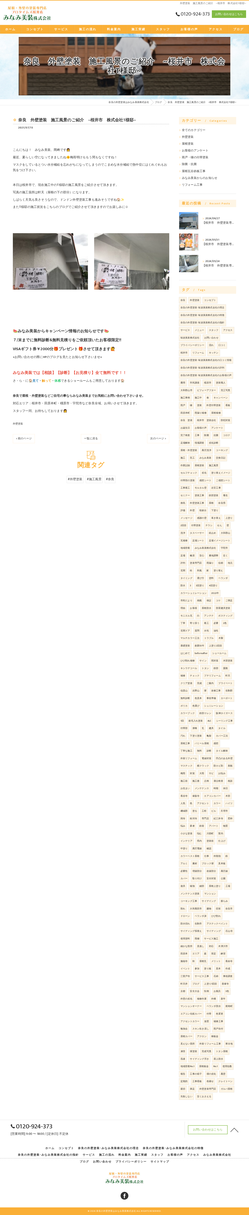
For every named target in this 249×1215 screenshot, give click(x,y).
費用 (183, 383)
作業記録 (185, 465)
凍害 (183, 1051)
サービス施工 (211, 939)
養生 (225, 495)
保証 (209, 600)
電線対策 (206, 758)
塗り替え (218, 570)
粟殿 (225, 668)
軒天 (227, 676)
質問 (197, 631)
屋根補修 (216, 413)
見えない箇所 (188, 1044)
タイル (221, 728)
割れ (183, 909)
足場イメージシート (219, 540)
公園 (223, 878)
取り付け (197, 878)
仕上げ (221, 841)
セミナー (185, 495)
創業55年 (199, 646)
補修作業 (202, 999)
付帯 (209, 1014)
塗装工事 (199, 495)
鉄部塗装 (213, 495)
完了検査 (185, 435)
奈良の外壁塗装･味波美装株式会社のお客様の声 (206, 375)
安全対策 (211, 878)
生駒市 (198, 924)
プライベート (225, 683)
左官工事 (216, 488)
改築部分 (211, 871)
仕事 (206, 856)
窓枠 (230, 818)
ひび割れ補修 (188, 661)
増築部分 (197, 871)
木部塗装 (228, 661)
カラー (217, 803)
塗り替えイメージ (220, 473)
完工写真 (225, 390)
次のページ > (158, 438)
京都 (183, 991)
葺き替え (216, 518)
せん (219, 525)
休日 (225, 788)
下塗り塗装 (196, 736)
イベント (185, 969)
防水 (183, 585)
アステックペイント (217, 924)
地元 (230, 563)
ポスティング (225, 616)
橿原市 (207, 383)
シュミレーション (213, 706)
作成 (227, 969)
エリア (196, 954)
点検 (206, 781)
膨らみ (224, 901)
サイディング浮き (199, 1059)
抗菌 (216, 435)
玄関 (183, 570)
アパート (213, 826)
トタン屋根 (222, 1051)
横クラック (203, 766)
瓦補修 (184, 540)
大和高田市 (196, 909)
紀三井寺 (218, 818)
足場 (183, 555)
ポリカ (184, 706)
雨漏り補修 (201, 413)
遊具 (183, 886)
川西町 (210, 833)
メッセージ (186, 518)
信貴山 (184, 691)
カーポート (227, 698)
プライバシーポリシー (192, 345)
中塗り (184, 848)
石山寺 (229, 931)
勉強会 (184, 1029)
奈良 (183, 300)
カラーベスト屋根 (190, 856)
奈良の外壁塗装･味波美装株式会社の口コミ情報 (206, 360)
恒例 (206, 991)
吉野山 (196, 691)
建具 (211, 728)
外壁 (192, 510)
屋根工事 (185, 743)
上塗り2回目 (215, 646)
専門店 (205, 818)
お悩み (221, 773)
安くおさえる (204, 1096)
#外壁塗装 (75, 479)
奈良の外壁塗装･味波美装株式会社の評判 (202, 368)
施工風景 (213, 465)
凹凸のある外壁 (224, 758)
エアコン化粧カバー (191, 1014)
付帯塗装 (196, 525)
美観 (230, 766)
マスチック (186, 766)
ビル (213, 811)
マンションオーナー (191, 1006)
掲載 (199, 600)
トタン (205, 668)
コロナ (226, 435)
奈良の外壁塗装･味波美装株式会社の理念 (202, 307)
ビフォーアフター (206, 390)
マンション (210, 894)
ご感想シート (223, 480)
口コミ (222, 345)
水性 (206, 631)
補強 (192, 886)
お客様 (193, 608)
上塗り (229, 518)
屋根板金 (204, 1066)
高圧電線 (197, 848)
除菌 (206, 435)
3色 (227, 991)
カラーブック (188, 713)
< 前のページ (24, 438)
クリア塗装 (186, 683)
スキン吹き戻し (200, 1029)
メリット (216, 961)
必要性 (184, 871)
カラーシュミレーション (194, 593)
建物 (209, 909)
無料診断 (185, 698)
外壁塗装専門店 (207, 1089)
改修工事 (216, 691)
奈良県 (221, 503)
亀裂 (209, 736)
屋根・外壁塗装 (189, 450)
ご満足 (229, 600)
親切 (183, 1089)
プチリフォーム (212, 676)
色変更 (219, 1014)
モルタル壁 (201, 488)
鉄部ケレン (205, 713)
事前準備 (211, 698)
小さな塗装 (186, 833)
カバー (184, 878)
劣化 (204, 473)
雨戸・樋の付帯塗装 (195, 157)
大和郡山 (225, 533)
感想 (216, 743)
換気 (183, 503)
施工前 (184, 781)
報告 (183, 1074)
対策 (192, 773)
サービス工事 (202, 976)
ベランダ (223, 578)
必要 (216, 623)
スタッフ (213, 330)
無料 (199, 751)
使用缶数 (227, 1066)
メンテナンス (202, 788)
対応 (211, 946)
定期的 (184, 1081)
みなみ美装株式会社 (205, 548)
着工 (206, 623)
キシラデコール (189, 668)
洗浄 (183, 533)
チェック (194, 676)
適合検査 (218, 781)
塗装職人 (220, 383)
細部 (201, 886)
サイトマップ (160, 1162)
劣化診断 (213, 443)
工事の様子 (196, 1074)
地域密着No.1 (188, 1066)
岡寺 (183, 818)
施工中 (198, 398)
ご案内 (210, 683)
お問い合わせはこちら (229, 14)
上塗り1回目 (210, 984)
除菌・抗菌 (189, 164)
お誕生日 (185, 428)
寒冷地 (229, 1044)
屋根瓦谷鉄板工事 (194, 171)
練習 (223, 954)
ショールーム (219, 653)
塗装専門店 (196, 563)
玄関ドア (185, 631)
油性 (216, 631)
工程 (204, 811)
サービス (185, 330)
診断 (209, 751)
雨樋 (197, 939)
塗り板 (207, 969)
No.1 (215, 1066)
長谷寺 (184, 796)
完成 (199, 683)
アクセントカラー (190, 1021)
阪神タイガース (224, 713)
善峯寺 (225, 984)
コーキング (222, 450)
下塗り (214, 510)
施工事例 (185, 398)
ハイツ (229, 803)
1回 (182, 721)
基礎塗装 (185, 646)
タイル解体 (222, 751)
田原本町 (185, 413)
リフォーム (198, 353)
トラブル (209, 638)
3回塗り (200, 585)
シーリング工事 (224, 721)
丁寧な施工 (186, 751)
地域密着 (185, 548)
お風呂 (217, 991)
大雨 (201, 773)
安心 (201, 555)
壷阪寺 (196, 796)
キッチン (213, 353)
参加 (197, 969)
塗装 (199, 405)
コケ (218, 600)
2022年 (215, 593)
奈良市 (229, 909)
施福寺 (184, 961)
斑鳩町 (229, 1006)
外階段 (217, 856)
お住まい (185, 788)
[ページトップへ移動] (234, 1130)
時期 (216, 788)
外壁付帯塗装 (213, 405)
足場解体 (185, 443)
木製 (220, 638)
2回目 (184, 525)
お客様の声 (201, 428)
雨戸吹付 (218, 1029)
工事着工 (185, 488)
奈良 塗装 (186, 420)
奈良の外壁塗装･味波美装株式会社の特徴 (202, 315)
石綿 (216, 976)
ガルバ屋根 (227, 1089)
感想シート (205, 480)
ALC (209, 721)
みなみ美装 (205, 458)
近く (225, 555)
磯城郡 (184, 811)
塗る (194, 811)
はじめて (185, 653)
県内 (199, 841)
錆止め (212, 533)
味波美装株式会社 (190, 338)
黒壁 (223, 1074)
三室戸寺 (185, 976)
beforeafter (201, 653)
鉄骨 (201, 826)
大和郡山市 (186, 390)
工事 (197, 435)
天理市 (224, 811)
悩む (199, 833)
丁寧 (183, 623)
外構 (213, 999)
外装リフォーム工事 (210, 1044)
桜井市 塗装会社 (206, 420)
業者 (192, 826)
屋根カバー (186, 1036)
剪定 (213, 954)
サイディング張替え (191, 931)
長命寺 (229, 961)
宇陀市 (224, 548)
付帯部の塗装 (188, 480)
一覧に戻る (91, 438)
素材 (194, 863)
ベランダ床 (201, 916)
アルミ (184, 863)
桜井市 (184, 353)
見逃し (200, 946)
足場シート (198, 540)
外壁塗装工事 (197, 503)
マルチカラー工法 (190, 638)
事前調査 (228, 976)
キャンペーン (221, 398)
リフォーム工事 (192, 185)
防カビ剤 (218, 766)
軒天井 (184, 984)
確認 (209, 848)
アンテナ (209, 616)
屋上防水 (218, 1059)
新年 (223, 999)
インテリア (186, 841)
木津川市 (223, 946)
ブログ (196, 984)
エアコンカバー (212, 796)
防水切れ (185, 924)
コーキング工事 (189, 901)
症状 (218, 909)
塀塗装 (193, 1051)
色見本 (198, 698)
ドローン (185, 916)
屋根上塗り (215, 886)
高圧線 (224, 871)
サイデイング (209, 901)
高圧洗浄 (206, 450)
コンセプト (210, 300)
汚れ (183, 736)
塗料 (211, 578)
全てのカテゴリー (194, 130)
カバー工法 (222, 736)
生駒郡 (229, 691)
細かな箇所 (186, 946)
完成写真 (206, 1051)
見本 (218, 969)
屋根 (211, 503)
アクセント (203, 803)
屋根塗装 (188, 144)
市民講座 (194, 383)
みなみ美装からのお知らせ (199, 178)
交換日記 (220, 458)
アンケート (217, 428)
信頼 (220, 563)
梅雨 (183, 773)
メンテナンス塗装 (190, 894)
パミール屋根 (202, 743)
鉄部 (216, 668)
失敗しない (186, 1096)
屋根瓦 (203, 961)
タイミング (186, 578)
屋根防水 (206, 608)
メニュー (199, 330)
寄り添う (194, 623)
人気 (183, 803)
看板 (227, 405)
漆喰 (194, 728)
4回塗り (213, 585)
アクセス (228, 330)
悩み (183, 826)
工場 (227, 886)
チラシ (209, 525)
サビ (211, 773)
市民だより (186, 600)
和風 (199, 570)
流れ (211, 345)
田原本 (184, 954)
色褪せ (210, 1081)
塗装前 (210, 841)
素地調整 (213, 555)
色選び (196, 706)
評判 (183, 563)
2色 (225, 623)
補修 (183, 676)
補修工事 (218, 1021)
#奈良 (110, 479)
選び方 (200, 578)
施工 (183, 458)
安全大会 (194, 991)
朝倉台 (203, 510)
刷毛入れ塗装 (196, 721)
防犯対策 (225, 420)
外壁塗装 (18, 424)
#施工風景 (94, 479)
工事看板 (197, 1081)
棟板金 (214, 1036)
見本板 (221, 863)
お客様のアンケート (195, 150)
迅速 (183, 1059)
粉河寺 (193, 818)
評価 (183, 510)
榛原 (192, 555)
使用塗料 (185, 939)
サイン (203, 661)
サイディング (214, 931)
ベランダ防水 (214, 1006)
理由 (183, 608)
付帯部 (184, 728)
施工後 (196, 781)
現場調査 (199, 443)
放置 (206, 1021)
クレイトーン (225, 1081)
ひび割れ (216, 916)
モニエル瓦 (186, 616)
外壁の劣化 (186, 999)
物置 (225, 826)
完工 (192, 458)
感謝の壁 (202, 518)
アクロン (202, 1036)
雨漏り (210, 563)
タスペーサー (197, 533)
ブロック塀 (208, 863)
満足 (192, 1089)
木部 (227, 796)
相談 (230, 781)
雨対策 (214, 661)
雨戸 (183, 405)
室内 (220, 833)
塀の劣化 (211, 1074)
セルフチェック (189, 473)
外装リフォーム (189, 758)
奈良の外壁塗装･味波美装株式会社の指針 (202, 322)
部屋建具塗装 (223, 608)
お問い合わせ (211, 338)
